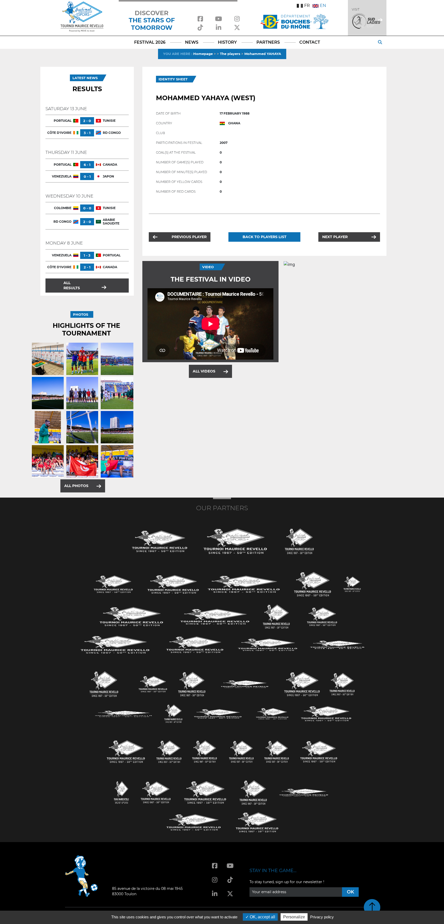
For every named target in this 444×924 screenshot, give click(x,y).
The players (230, 54)
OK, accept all (262, 917)
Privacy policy (322, 917)
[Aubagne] (113, 583)
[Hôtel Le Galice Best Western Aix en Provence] (126, 751)
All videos (204, 371)
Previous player (189, 237)
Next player (335, 237)
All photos (76, 485)
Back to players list (264, 237)
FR (307, 5)
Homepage (203, 54)
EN (323, 5)
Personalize (294, 917)
